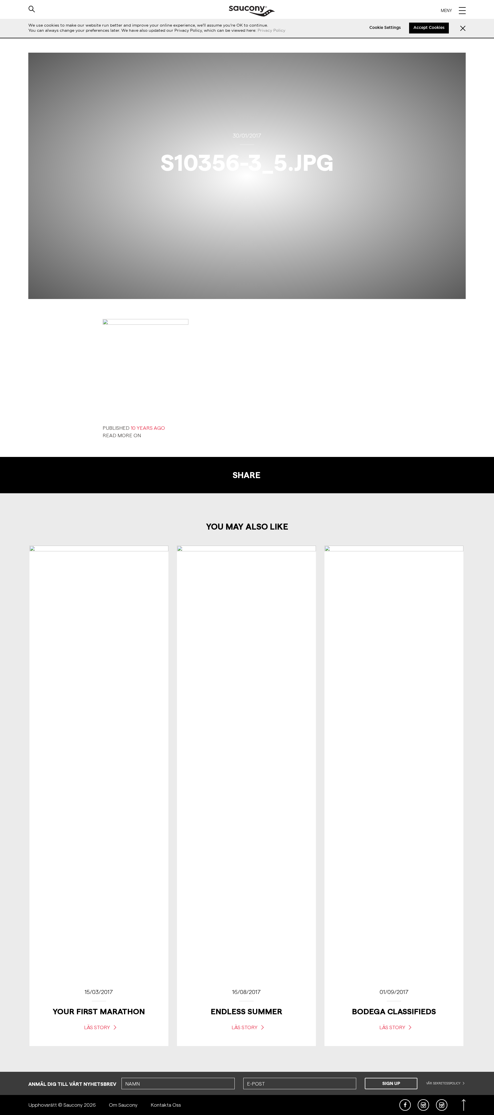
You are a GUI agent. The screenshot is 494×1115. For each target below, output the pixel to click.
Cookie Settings (385, 28)
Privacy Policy (271, 30)
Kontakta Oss (166, 1105)
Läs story (97, 1027)
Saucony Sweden (252, 11)
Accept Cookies (429, 28)
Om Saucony (123, 1105)
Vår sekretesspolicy (443, 1083)
